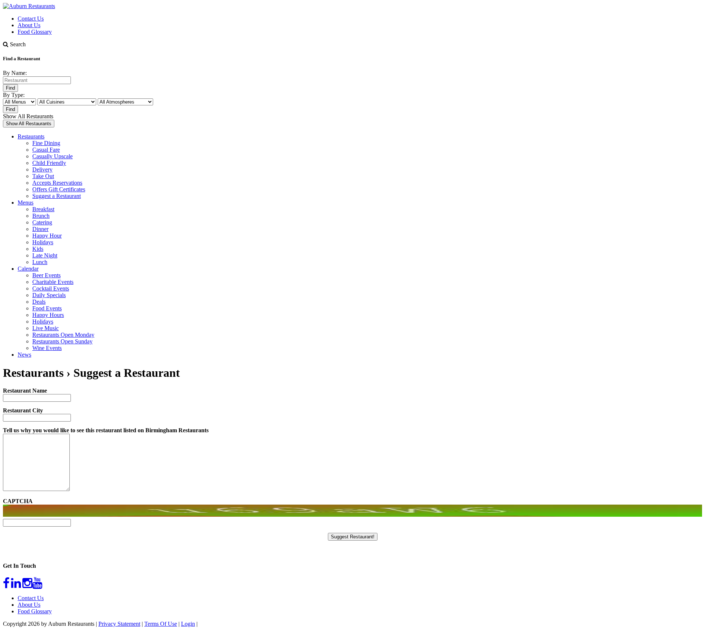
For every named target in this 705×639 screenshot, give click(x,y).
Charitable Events (52, 282)
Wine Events (47, 348)
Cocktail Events (50, 288)
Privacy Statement (119, 624)
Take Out (43, 176)
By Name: (15, 73)
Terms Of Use (160, 624)
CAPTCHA (18, 501)
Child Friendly (49, 163)
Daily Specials (49, 295)
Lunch (39, 262)
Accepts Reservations (57, 183)
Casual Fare (46, 150)
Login (188, 624)
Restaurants (31, 136)
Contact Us (31, 18)
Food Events (47, 308)
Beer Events (46, 275)
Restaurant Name (25, 390)
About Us (29, 25)
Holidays (42, 242)
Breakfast (43, 209)
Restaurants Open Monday (63, 335)
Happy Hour (47, 235)
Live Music (45, 328)
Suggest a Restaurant (56, 196)
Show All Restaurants (28, 116)
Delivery (42, 169)
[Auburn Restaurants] (29, 6)
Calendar (28, 269)
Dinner (40, 229)
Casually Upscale (52, 156)
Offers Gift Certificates (58, 189)
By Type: (14, 95)
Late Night (44, 255)
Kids (37, 249)
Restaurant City (23, 410)
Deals (39, 302)
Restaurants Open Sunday (62, 341)
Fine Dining (46, 143)
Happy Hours (48, 315)
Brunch (41, 216)
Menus (25, 202)
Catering (42, 222)
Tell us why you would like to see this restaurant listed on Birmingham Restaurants (106, 430)
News (24, 354)
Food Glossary (35, 32)
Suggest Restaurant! (353, 536)
